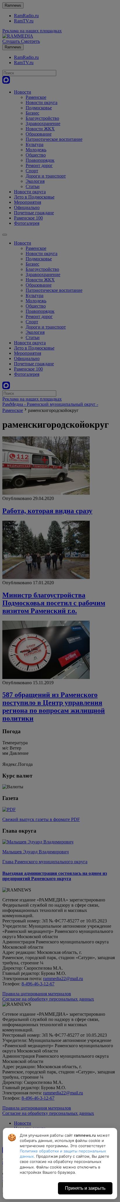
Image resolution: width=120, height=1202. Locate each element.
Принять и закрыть (85, 1188)
